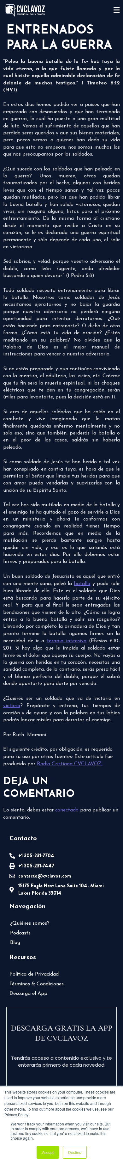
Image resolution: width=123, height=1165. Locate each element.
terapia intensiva (66, 641)
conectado (67, 810)
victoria (11, 705)
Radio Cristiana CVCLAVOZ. (69, 764)
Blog (15, 942)
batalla (82, 583)
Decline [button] (74, 1152)
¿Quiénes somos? (30, 923)
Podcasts (20, 933)
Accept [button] (48, 1152)
